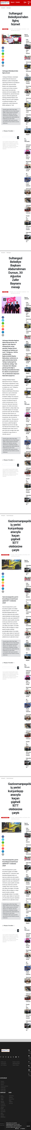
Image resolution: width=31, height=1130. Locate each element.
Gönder (18, 137)
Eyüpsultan (3, 1089)
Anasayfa (3, 7)
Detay (17, 1128)
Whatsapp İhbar (16, 1063)
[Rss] (14, 1057)
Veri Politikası (4, 1065)
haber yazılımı (3, 1126)
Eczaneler (3, 1104)
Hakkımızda (3, 1062)
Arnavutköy (3, 1090)
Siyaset (12, 2)
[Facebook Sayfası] (1, 1057)
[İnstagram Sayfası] (6, 1057)
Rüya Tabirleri (11, 1101)
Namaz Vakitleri (2, 1102)
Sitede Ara (11, 1095)
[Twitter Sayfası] (4, 1057)
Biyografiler (11, 1099)
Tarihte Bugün (2, 1108)
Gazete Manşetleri (3, 1116)
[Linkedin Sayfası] (11, 1057)
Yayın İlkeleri (3, 1063)
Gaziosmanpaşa (9, 515)
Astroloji (11, 1103)
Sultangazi (8, 7)
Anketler (11, 1097)
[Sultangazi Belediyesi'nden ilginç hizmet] (11, 38)
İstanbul (18, 2)
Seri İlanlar (3, 1111)
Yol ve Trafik (2, 1099)
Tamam (23, 1128)
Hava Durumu (2, 1096)
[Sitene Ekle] (19, 1057)
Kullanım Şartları (16, 1062)
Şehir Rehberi (2, 1114)
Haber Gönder (16, 1065)
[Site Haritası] (17, 1057)
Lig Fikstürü (3, 1105)
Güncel (2, 1084)
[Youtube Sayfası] (9, 1057)
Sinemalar (3, 1110)
